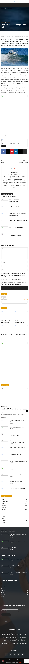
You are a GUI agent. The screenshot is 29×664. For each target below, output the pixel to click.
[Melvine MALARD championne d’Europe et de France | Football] (4, 435)
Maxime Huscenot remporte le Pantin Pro (7, 161)
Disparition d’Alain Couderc (16, 227)
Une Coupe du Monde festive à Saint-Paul (23, 161)
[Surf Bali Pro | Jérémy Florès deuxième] (4, 463)
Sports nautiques (8, 8)
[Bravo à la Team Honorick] (4, 456)
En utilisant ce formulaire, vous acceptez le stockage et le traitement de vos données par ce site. (14, 283)
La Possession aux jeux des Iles (16, 474)
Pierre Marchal (5, 29)
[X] (8, 151)
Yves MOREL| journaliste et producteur (18, 572)
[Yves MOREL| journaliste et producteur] (4, 574)
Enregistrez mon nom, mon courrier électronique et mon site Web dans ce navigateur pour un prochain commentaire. (13, 275)
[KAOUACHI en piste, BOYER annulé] (4, 490)
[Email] (20, 151)
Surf (14, 8)
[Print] (25, 151)
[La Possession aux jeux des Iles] (4, 476)
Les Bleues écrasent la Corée (16, 481)
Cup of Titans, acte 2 (14, 565)
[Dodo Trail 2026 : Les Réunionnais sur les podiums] (4, 215)
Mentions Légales (12, 659)
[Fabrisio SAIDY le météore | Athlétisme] (14, 397)
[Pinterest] (12, 151)
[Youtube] (22, 654)
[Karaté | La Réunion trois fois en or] (4, 449)
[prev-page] (2, 241)
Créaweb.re (20, 662)
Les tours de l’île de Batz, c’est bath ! (17, 541)
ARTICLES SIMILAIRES (7, 194)
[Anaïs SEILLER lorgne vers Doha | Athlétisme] (4, 422)
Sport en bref (4, 406)
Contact (18, 659)
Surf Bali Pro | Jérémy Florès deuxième (18, 461)
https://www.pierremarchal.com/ (14, 174)
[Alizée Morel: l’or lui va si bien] (4, 560)
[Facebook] (3, 151)
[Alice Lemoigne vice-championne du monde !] (21, 315)
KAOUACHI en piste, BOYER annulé (17, 488)
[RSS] (17, 188)
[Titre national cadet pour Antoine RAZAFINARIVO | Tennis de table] (4, 442)
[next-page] (4, 241)
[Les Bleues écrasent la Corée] (4, 483)
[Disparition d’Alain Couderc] (4, 228)
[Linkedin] (16, 151)
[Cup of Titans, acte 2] (4, 567)
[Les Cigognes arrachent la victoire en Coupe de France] (21, 329)
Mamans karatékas (14, 468)
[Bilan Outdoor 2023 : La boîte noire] (7, 329)
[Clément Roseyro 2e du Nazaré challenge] (7, 315)
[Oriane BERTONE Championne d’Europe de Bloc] (4, 201)
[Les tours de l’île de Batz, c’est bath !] (4, 208)
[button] (2, 5)
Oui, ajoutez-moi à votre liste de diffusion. (12, 279)
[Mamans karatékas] (4, 469)
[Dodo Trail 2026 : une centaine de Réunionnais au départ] (4, 235)
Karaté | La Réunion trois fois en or (17, 447)
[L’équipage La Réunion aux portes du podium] (4, 222)
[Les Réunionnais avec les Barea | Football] (4, 428)
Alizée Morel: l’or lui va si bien (16, 559)
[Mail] (14, 188)
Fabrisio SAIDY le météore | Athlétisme (14, 409)
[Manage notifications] (3, 661)
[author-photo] (14, 170)
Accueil (2, 8)
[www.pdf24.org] (14, 140)
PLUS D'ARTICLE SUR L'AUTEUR (9, 196)
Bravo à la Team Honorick (15, 454)
